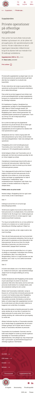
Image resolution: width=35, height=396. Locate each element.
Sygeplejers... (9, 10)
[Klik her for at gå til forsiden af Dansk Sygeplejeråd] (9, 3)
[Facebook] (29, 383)
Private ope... (19, 10)
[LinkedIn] (32, 383)
